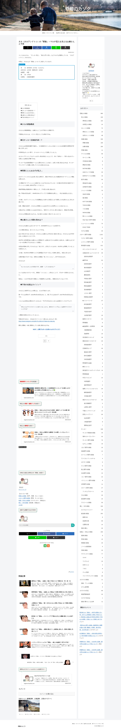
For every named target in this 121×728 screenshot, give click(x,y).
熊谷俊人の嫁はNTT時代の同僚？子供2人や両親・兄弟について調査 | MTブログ (91, 619)
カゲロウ (91, 71)
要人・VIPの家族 (23, 502)
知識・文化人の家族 (24, 500)
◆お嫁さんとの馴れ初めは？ (28, 115)
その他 (20, 505)
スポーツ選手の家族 (24, 498)
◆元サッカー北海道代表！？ (28, 110)
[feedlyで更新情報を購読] (45, 545)
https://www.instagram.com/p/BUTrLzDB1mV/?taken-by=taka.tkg (37, 321)
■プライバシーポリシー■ (97, 723)
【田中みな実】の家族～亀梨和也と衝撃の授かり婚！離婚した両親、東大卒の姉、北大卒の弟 (91, 628)
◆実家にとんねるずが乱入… (28, 112)
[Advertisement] (47, 91)
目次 (26, 105)
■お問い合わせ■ (87, 723)
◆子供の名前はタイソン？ (27, 117)
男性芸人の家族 (23, 446)
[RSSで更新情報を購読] (48, 545)
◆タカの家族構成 (25, 108)
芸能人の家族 (22, 496)
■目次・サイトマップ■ (77, 723)
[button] (65, 47)
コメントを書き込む (46, 694)
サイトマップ (22, 489)
